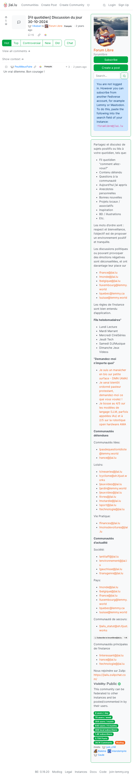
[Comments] (19, 22)
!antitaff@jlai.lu (109, 556)
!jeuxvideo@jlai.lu (110, 484)
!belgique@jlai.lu (109, 281)
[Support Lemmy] (88, 4)
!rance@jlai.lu (107, 457)
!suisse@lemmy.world (113, 297)
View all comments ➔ (16, 51)
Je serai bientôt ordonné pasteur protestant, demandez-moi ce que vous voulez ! (111, 391)
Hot (6, 43)
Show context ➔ (13, 59)
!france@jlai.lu (108, 272)
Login (112, 5)
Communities (29, 5)
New (48, 43)
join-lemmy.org (119, 771)
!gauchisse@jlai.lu (110, 569)
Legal (68, 771)
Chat (70, 43)
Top (16, 43)
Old (57, 43)
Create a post (111, 67)
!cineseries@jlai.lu (110, 471)
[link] (39, 35)
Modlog (120, 742)
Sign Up (123, 5)
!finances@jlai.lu (109, 523)
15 (32, 34)
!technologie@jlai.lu (112, 509)
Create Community (72, 5)
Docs (93, 771)
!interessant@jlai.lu (111, 655)
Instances (81, 771)
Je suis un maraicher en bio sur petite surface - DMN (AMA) (113, 374)
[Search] (104, 4)
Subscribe (110, 59)
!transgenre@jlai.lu (111, 573)
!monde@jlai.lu (108, 276)
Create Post (49, 5)
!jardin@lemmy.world (112, 488)
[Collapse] (6, 66)
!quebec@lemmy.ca (112, 293)
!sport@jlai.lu (107, 505)
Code (103, 771)
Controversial (32, 43)
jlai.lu (13, 5)
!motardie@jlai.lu (110, 501)
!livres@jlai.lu (107, 496)
